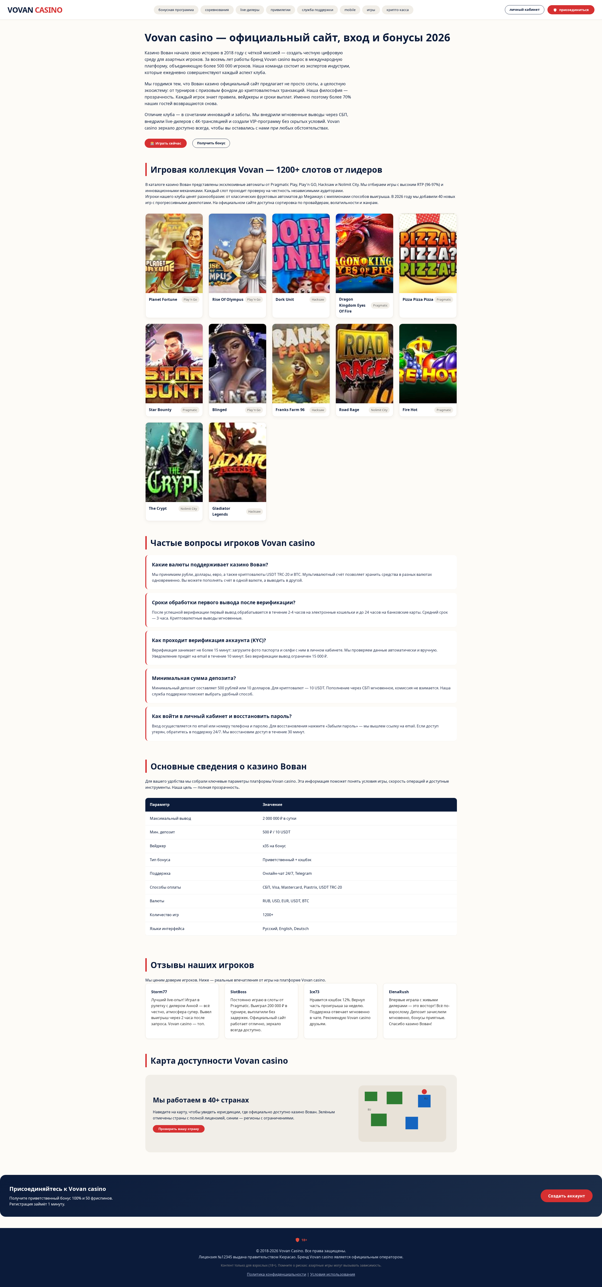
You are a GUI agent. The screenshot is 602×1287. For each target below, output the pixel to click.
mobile (350, 10)
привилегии (280, 10)
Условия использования (332, 1274)
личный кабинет (525, 9)
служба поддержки (317, 10)
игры (371, 10)
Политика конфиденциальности (276, 1274)
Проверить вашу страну (178, 1129)
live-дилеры (249, 10)
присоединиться (574, 10)
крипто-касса (398, 10)
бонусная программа (176, 10)
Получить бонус (211, 143)
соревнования (217, 10)
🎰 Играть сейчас (165, 143)
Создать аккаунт (566, 1196)
